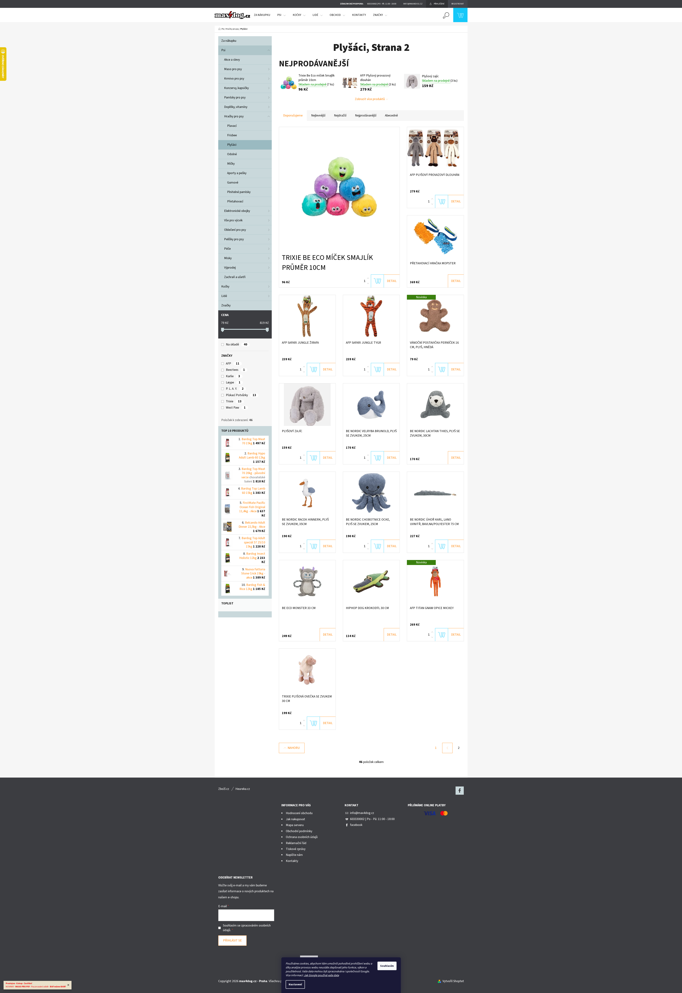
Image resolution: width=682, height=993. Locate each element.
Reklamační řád (296, 843)
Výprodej (230, 267)
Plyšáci (231, 144)
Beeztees (235, 370)
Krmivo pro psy (234, 78)
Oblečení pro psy (235, 230)
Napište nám (294, 855)
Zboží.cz (223, 789)
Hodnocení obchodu (299, 813)
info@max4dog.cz (362, 813)
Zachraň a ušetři (235, 277)
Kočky (225, 286)
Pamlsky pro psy (235, 97)
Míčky (231, 163)
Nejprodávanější (365, 115)
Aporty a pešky (236, 173)
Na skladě (236, 344)
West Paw (236, 407)
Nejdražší (340, 115)
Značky (226, 305)
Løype (233, 382)
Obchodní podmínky (299, 831)
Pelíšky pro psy (234, 239)
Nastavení (295, 984)
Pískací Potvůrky (241, 395)
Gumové (232, 182)
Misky (228, 258)
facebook (356, 825)
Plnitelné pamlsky (239, 192)
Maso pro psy (233, 69)
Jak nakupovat (295, 819)
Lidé (224, 296)
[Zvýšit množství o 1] (368, 278)
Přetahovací (235, 201)
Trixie (233, 401)
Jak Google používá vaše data (321, 975)
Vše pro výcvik (233, 220)
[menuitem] (262, 15)
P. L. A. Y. (234, 389)
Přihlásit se (232, 940)
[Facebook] (460, 790)
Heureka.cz (242, 789)
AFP (232, 363)
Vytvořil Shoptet (453, 981)
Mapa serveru (295, 825)
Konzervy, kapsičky (236, 88)
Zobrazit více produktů (370, 99)
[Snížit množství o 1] (368, 283)
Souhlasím (387, 966)
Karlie (233, 376)
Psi (223, 50)
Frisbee (232, 135)
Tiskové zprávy (295, 849)
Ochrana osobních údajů (302, 837)
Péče (227, 248)
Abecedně (391, 115)
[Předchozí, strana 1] (447, 748)
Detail (392, 281)
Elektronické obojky (237, 211)
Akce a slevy (232, 59)
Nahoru (294, 748)
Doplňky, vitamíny (235, 107)
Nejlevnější (318, 115)
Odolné (232, 154)
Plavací (232, 126)
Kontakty (292, 861)
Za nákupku (228, 41)
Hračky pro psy (234, 116)
